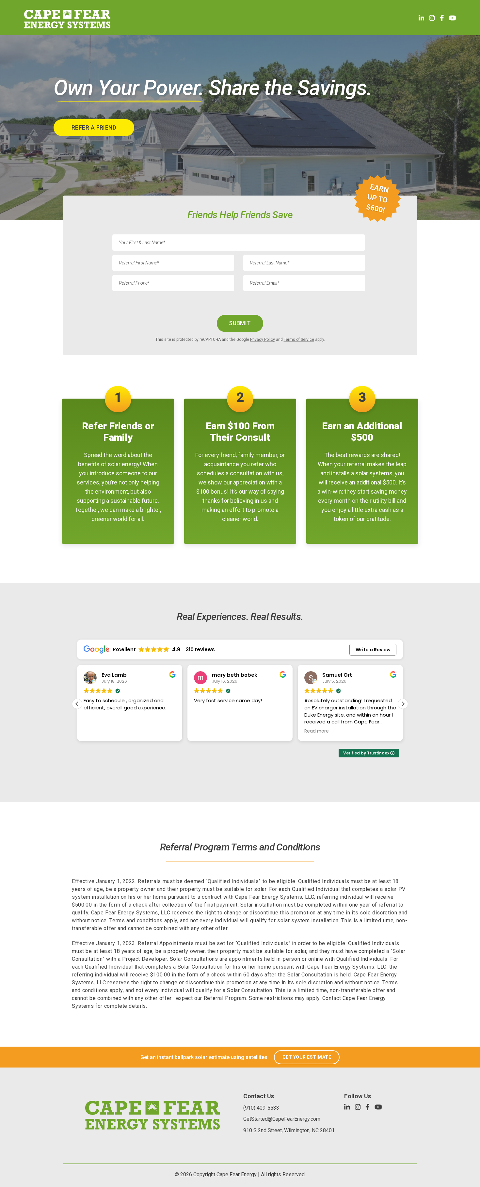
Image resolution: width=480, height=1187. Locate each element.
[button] (403, 704)
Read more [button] (206, 731)
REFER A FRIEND (94, 127)
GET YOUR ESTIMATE (306, 1057)
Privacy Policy (262, 339)
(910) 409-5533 (261, 1108)
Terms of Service (299, 339)
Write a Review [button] (373, 649)
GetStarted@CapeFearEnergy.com (281, 1119)
